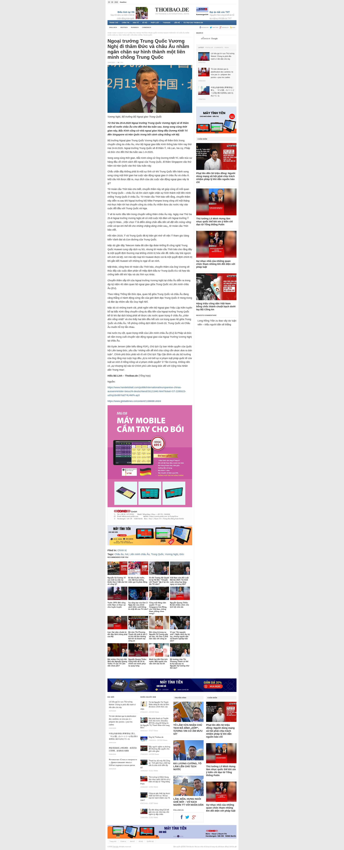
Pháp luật (155, 22)
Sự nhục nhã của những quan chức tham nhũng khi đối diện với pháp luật (215, 264)
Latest (201, 47)
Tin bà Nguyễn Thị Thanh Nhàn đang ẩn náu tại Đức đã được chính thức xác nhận (154, 705)
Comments (218, 47)
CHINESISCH (146, 27)
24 (126, 33)
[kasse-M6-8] (150, 523)
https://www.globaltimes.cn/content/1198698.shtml (134, 401)
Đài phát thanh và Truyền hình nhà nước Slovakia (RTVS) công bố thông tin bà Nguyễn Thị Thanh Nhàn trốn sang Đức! (154, 723)
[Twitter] (188, 818)
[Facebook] (183, 818)
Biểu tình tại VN (126, 12)
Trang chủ (113, 22)
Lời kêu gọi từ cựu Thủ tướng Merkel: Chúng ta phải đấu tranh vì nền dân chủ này (122, 704)
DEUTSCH (124, 27)
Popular (209, 47)
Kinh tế (136, 22)
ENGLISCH (113, 27)
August (120, 33)
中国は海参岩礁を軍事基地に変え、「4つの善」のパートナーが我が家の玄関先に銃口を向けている (123, 736)
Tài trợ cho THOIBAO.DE (193, 22)
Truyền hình (180, 697)
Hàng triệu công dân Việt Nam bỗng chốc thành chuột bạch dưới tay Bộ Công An (216, 306)
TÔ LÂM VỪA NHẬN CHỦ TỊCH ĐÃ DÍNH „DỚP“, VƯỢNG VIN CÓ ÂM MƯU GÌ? (188, 729)
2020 (114, 33)
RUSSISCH (135, 27)
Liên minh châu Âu (140, 554)
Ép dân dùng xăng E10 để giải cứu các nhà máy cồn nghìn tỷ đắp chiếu (159, 812)
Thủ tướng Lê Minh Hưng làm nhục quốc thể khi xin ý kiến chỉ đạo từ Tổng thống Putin (214, 221)
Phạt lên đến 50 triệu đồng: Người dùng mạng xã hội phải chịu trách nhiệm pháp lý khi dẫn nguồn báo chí (215, 177)
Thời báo (115, 846)
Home (110, 33)
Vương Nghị (171, 554)
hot (126, 554)
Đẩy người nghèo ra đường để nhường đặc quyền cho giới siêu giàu (159, 749)
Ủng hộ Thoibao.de (156, 737)
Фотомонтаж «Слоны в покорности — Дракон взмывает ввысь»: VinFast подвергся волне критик (123, 762)
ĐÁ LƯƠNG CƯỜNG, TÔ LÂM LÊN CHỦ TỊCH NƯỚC (187, 766)
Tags (227, 47)
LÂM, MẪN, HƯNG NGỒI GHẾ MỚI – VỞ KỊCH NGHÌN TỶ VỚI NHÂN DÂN (188, 802)
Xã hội (144, 22)
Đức (182, 554)
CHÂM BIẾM (202, 139)
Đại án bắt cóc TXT (220, 12)
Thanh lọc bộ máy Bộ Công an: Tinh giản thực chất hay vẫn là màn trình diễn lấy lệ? (155, 764)
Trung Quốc (157, 554)
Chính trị (125, 22)
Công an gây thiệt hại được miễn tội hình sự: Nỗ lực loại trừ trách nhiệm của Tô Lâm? (155, 796)
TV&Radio (167, 22)
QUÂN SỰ (150, 841)
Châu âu (119, 554)
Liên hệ (177, 22)
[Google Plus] (195, 818)
